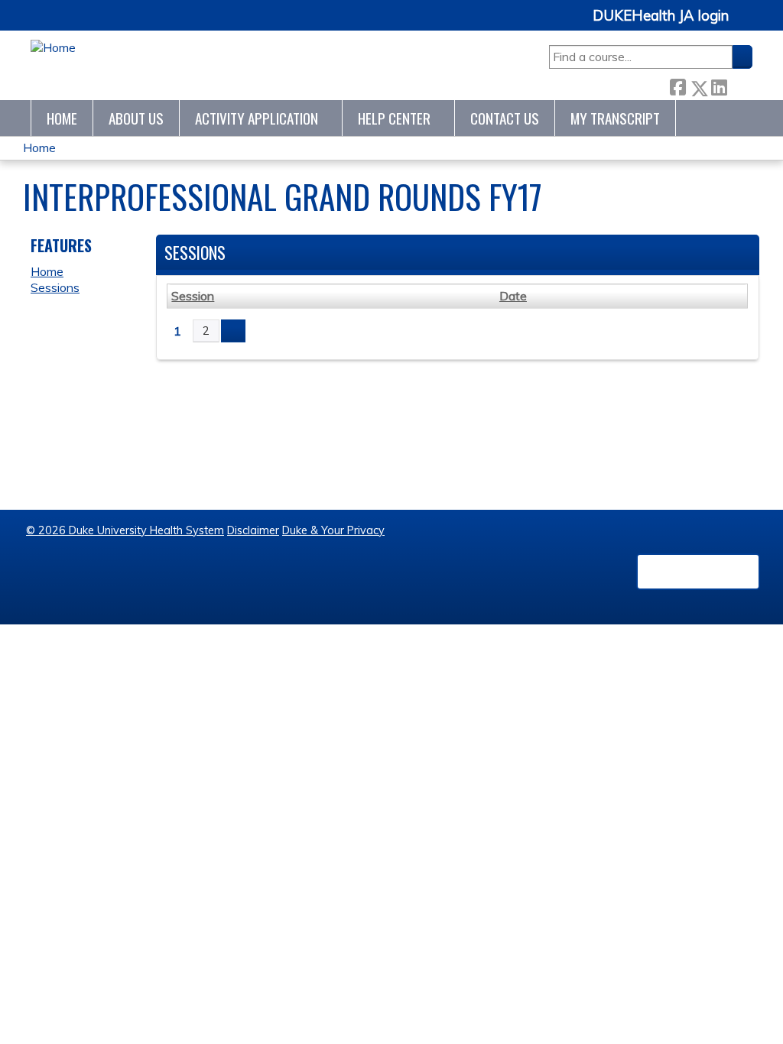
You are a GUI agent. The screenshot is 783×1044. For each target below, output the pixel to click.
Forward (739, 84)
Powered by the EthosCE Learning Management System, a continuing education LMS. (698, 571)
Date (513, 295)
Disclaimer (253, 530)
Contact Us (504, 118)
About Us (136, 118)
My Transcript (615, 118)
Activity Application (256, 118)
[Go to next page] (233, 330)
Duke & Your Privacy (333, 530)
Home (62, 118)
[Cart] (746, 24)
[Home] (53, 48)
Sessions (55, 287)
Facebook (677, 84)
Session (192, 295)
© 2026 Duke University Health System (125, 530)
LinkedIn (718, 84)
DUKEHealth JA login (661, 16)
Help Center (394, 118)
